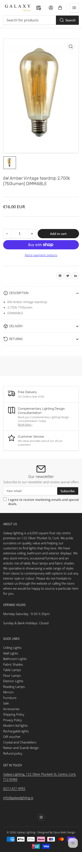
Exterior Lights (13, 681)
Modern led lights (15, 725)
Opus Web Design (64, 832)
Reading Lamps (14, 686)
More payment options (41, 255)
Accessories (11, 709)
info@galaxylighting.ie (18, 798)
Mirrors (8, 692)
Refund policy (12, 753)
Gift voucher (12, 736)
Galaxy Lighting (26, 832)
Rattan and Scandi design (21, 748)
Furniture (9, 698)
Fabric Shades (13, 664)
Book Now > (25, 424)
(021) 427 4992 (14, 788)
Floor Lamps (12, 675)
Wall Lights (10, 653)
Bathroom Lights (15, 659)
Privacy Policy (12, 720)
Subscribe (68, 491)
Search (70, 20)
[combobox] (41, 20)
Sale (6, 703)
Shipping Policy (13, 714)
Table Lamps (12, 670)
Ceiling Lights (12, 647)
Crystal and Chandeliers (19, 742)
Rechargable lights (16, 731)
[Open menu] (74, 7)
